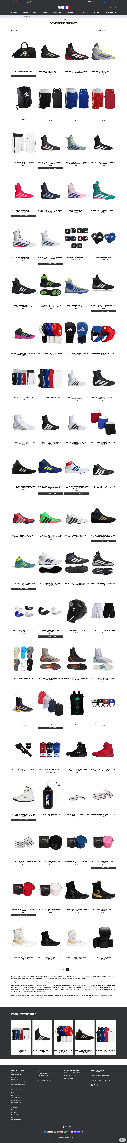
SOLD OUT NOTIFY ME (23, 76)
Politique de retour (15, 1100)
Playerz (90, 985)
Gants (45, 12)
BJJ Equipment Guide (43, 1073)
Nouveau (25, 12)
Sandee (95, 985)
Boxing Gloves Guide (43, 1075)
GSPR (12, 1105)
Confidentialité (14, 1114)
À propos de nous (15, 1097)
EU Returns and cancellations (18, 1122)
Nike (109, 989)
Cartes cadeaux (111, 12)
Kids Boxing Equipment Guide (45, 1078)
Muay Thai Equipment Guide (45, 1080)
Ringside (86, 985)
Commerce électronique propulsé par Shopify (63, 1137)
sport (35, 12)
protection (57, 12)
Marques (14, 12)
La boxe (13, 976)
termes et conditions (16, 1102)
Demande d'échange (16, 1119)
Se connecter (14, 1107)
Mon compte (14, 1112)
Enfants (97, 12)
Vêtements (84, 12)
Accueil (63, 19)
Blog (12, 1117)
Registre (13, 1109)
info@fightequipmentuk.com (18, 1084)
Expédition (13, 1092)
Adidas (81, 985)
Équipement (71, 12)
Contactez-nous (15, 1095)
